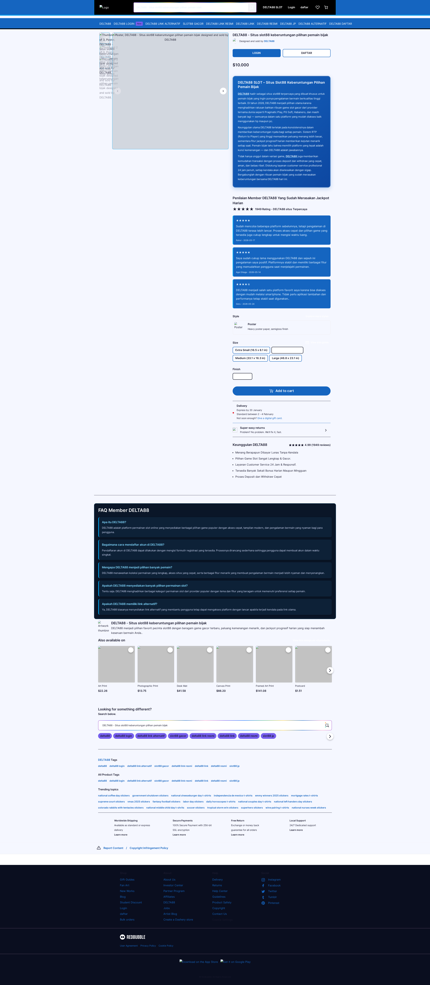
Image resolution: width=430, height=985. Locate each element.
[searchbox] (215, 725)
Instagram (274, 879)
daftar (124, 913)
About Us (169, 879)
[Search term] (251, 7)
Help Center (220, 891)
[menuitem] (105, 23)
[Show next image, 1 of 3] (223, 91)
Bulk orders (127, 919)
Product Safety (221, 902)
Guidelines (218, 896)
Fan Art (124, 885)
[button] (104, 38)
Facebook (274, 885)
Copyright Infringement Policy (149, 848)
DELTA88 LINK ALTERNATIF (162, 23)
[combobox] (195, 7)
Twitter (272, 891)
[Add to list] (131, 650)
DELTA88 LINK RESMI (219, 23)
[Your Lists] (318, 7)
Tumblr (272, 897)
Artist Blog (170, 913)
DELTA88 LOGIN (127, 23)
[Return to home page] (115, 7)
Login (123, 908)
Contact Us (219, 913)
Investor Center (173, 885)
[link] (105, 736)
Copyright (218, 908)
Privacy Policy (148, 945)
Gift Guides (127, 879)
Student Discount (131, 902)
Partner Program (174, 891)
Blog (123, 896)
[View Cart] (326, 7)
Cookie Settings (222, 919)
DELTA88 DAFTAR (340, 23)
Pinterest (273, 903)
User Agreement (129, 945)
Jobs (166, 908)
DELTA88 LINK (245, 23)
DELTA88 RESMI (267, 23)
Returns (217, 885)
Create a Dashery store (178, 919)
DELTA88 (105, 23)
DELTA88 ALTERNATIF (312, 23)
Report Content (113, 848)
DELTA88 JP (288, 23)
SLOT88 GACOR (193, 23)
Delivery (217, 879)
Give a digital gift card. (269, 418)
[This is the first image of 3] (117, 91)
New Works (127, 891)
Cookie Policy (166, 945)
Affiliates (169, 896)
